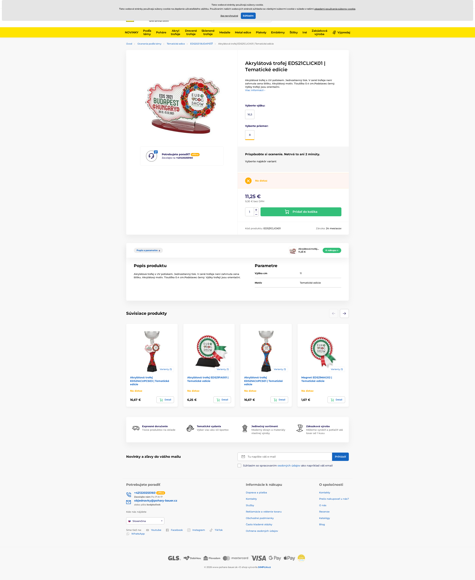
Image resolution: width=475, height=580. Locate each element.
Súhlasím (248, 15)
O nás (322, 505)
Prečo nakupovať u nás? (334, 498)
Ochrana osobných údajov (262, 530)
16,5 (250, 114)
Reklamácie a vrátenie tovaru (264, 511)
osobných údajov (289, 465)
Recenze (324, 511)
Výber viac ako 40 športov (213, 429)
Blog (322, 524)
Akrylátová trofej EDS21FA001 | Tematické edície (207, 379)
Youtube (156, 529)
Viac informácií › (255, 90)
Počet (249, 212)
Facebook (177, 529)
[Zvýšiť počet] (256, 210)
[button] (344, 313)
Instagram (198, 529)
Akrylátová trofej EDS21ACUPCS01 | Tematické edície (263, 381)
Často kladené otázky (259, 524)
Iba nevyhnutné (229, 15)
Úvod (129, 43)
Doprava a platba (256, 492)
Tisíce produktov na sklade (158, 429)
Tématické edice (176, 43)
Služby (250, 505)
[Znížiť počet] (256, 214)
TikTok (219, 529)
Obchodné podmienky (260, 518)
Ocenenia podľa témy (149, 43)
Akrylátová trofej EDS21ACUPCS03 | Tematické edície (149, 381)
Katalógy (324, 518)
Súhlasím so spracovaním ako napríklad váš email (288, 465)
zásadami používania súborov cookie (334, 8)
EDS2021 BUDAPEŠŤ (201, 43)
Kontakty (251, 498)
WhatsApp (138, 533)
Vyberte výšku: (255, 105)
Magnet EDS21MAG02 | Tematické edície (316, 379)
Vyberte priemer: (256, 126)
